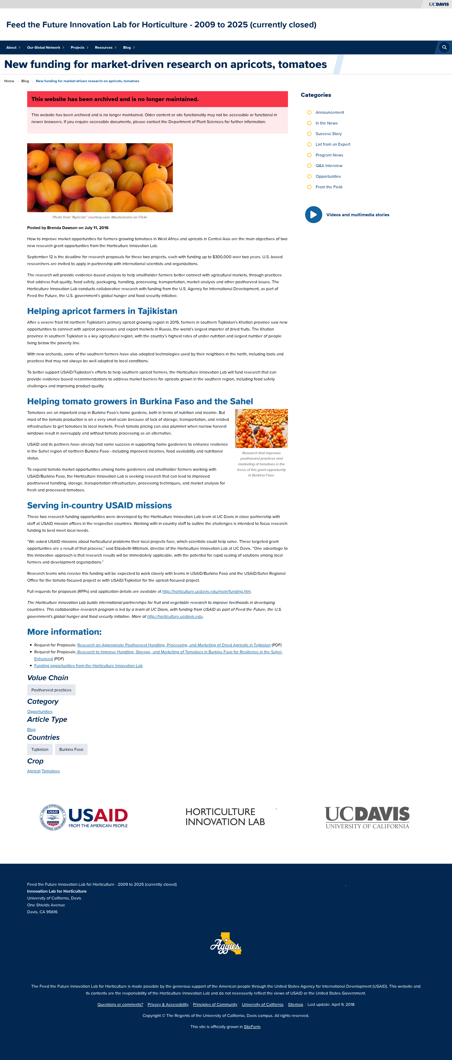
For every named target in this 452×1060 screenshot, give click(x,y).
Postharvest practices (51, 690)
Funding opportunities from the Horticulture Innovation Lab (88, 665)
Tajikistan (39, 749)
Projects (77, 47)
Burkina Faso (71, 749)
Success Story (329, 134)
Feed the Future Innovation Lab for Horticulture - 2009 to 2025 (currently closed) (161, 24)
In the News (327, 123)
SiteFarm (252, 1026)
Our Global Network (43, 47)
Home (9, 81)
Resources (103, 47)
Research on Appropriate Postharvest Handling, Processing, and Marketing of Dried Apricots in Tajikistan (174, 645)
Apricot (34, 771)
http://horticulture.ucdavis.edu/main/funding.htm (206, 591)
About (11, 47)
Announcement (330, 112)
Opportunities (39, 711)
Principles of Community (215, 1004)
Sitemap (295, 1004)
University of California (263, 1004)
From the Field (329, 187)
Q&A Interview (329, 165)
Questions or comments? (120, 1004)
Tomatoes (51, 771)
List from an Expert (333, 144)
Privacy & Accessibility (168, 1004)
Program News (329, 155)
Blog (127, 47)
